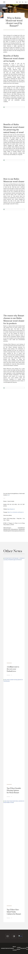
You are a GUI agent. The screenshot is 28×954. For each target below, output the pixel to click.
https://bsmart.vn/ (11, 509)
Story (6, 948)
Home (2, 948)
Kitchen (10, 948)
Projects (23, 948)
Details (8, 675)
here (8, 495)
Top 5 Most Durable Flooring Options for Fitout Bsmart (14, 790)
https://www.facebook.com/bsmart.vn (16, 512)
